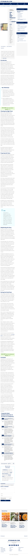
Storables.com (5, 469)
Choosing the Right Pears (20, 13)
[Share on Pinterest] (14, 21)
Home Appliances (3, 46)
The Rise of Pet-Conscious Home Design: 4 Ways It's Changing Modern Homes (22, 35)
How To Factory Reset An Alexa (21, 38)
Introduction (19, 12)
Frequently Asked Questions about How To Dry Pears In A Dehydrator (22, 19)
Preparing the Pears (20, 14)
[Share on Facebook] (12, 21)
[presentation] (2, 521)
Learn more (4, 58)
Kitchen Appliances (9, 46)
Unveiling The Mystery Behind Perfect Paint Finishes (22, 37)
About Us (2, 547)
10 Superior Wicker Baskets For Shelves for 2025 (22, 41)
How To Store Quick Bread (20, 39)
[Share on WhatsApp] (16, 21)
